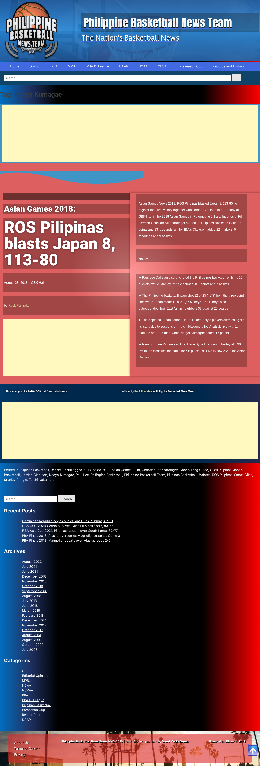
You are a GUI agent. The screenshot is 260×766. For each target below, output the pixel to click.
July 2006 (29, 650)
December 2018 (34, 576)
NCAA (143, 66)
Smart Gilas (243, 475)
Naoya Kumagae (61, 475)
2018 (87, 470)
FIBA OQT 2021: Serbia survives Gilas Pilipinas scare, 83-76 (67, 526)
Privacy (20, 754)
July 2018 (29, 601)
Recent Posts (61, 470)
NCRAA (27, 690)
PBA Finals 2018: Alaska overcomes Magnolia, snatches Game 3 (71, 536)
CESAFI (163, 66)
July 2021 (29, 566)
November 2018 (34, 581)
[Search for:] (31, 499)
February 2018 (33, 615)
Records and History (228, 66)
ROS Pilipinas (222, 475)
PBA (54, 66)
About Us (21, 743)
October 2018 (32, 586)
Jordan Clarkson (34, 475)
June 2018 (30, 606)
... (236, 78)
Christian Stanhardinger (160, 470)
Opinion (35, 66)
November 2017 (34, 625)
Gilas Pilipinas (220, 470)
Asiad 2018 (101, 470)
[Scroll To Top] (253, 746)
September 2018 (34, 591)
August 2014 (31, 635)
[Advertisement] (124, 133)
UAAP (123, 66)
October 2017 (32, 630)
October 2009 (33, 645)
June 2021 (30, 571)
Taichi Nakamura (41, 480)
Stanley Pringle (15, 480)
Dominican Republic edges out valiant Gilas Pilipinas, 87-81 (67, 521)
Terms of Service (27, 748)
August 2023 (32, 562)
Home (14, 66)
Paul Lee (82, 475)
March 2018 (31, 610)
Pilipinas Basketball (34, 470)
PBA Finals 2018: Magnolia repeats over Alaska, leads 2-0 (66, 540)
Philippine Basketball (106, 475)
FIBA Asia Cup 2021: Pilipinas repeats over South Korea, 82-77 (70, 531)
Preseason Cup (191, 66)
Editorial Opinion (35, 676)
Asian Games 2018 (126, 470)
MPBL (72, 66)
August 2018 (31, 596)
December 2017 (34, 620)
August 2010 (31, 640)
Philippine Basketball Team (144, 475)
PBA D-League (98, 66)
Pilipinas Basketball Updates (188, 475)
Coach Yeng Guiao (194, 470)
